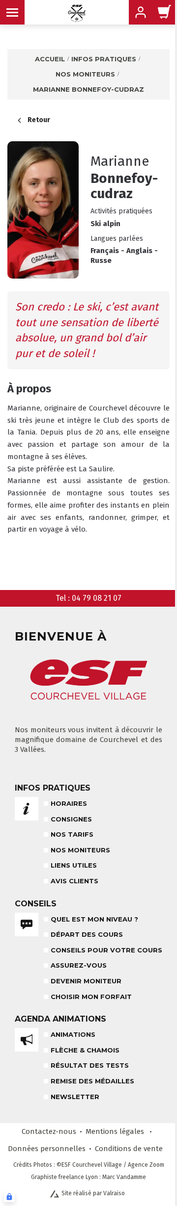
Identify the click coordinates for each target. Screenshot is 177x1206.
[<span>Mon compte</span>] (164, 12)
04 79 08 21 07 (96, 598)
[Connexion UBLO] (9, 1196)
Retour (39, 120)
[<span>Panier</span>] (140, 12)
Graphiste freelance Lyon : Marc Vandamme (88, 1177)
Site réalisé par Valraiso (93, 1193)
